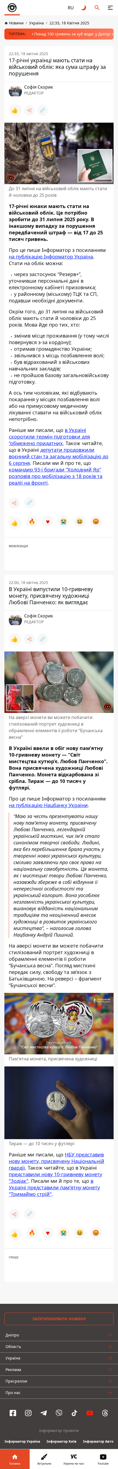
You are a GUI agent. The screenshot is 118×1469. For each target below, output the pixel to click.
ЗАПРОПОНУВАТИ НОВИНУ (59, 1318)
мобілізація (18, 546)
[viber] (59, 1413)
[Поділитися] (29, 110)
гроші (13, 1257)
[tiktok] (74, 1413)
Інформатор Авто (98, 1441)
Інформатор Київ (62, 1441)
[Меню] (110, 7)
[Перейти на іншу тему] (84, 7)
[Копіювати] (42, 110)
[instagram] (28, 1413)
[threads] (105, 1413)
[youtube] (89, 1413)
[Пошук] (97, 7)
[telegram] (43, 1413)
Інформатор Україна (22, 1441)
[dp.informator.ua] (12, 7)
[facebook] (13, 1413)
